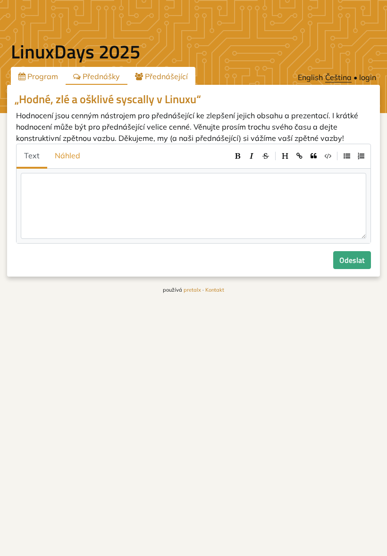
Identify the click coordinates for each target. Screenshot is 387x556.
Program (41, 76)
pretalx (192, 289)
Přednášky (100, 76)
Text (32, 155)
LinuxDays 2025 (75, 51)
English (310, 77)
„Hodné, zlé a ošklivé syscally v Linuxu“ (108, 98)
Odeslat (352, 260)
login (367, 77)
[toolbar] (299, 155)
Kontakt (214, 289)
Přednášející (165, 76)
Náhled (67, 155)
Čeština (338, 77)
